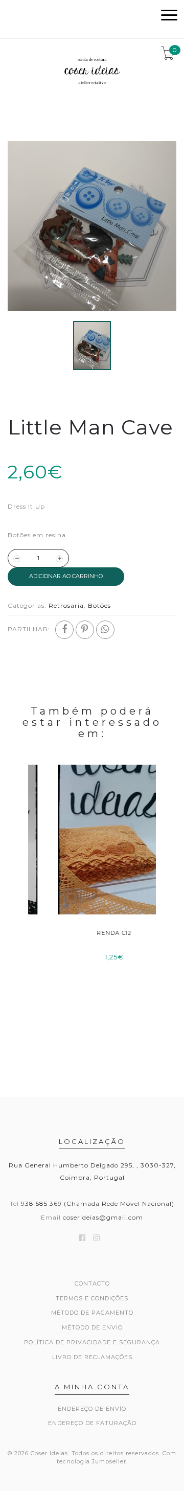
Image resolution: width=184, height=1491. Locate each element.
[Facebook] (64, 630)
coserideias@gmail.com (103, 1217)
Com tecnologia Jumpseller (117, 1457)
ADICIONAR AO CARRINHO (66, 576)
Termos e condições (92, 1298)
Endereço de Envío (92, 1408)
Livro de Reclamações (92, 1357)
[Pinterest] (85, 630)
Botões (99, 605)
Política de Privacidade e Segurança (92, 1342)
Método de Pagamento (92, 1312)
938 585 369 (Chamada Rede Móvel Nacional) (97, 1203)
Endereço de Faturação (92, 1423)
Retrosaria (66, 605)
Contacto (92, 1283)
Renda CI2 (92, 932)
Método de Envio (92, 1327)
